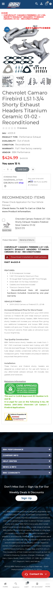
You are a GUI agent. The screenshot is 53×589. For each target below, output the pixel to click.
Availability (9, 141)
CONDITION (8, 144)
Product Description (10, 240)
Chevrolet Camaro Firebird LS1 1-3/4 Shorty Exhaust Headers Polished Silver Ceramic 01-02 (32, 222)
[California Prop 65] (15, 417)
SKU (4, 133)
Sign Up (26, 498)
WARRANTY (8, 148)
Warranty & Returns (27, 240)
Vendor (6, 152)
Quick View (6, 230)
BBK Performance (21, 152)
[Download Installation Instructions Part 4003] (26, 257)
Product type (10, 137)
